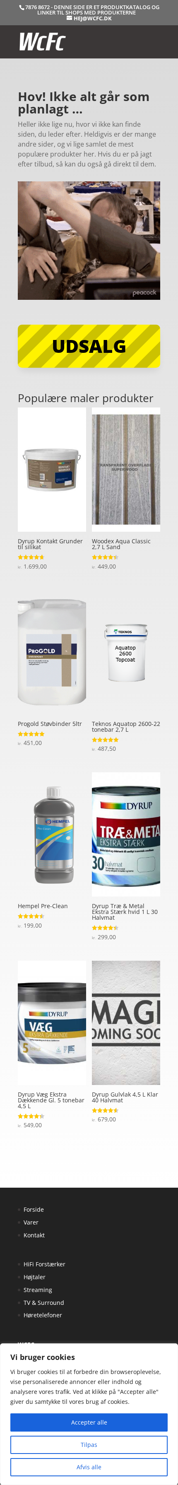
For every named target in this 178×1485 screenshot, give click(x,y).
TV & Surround (44, 1303)
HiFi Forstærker (44, 1264)
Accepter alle (89, 1422)
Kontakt (34, 1235)
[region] (89, 1414)
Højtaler (35, 1277)
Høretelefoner (43, 1315)
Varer (31, 1222)
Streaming (38, 1290)
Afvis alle (89, 1467)
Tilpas (89, 1445)
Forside (34, 1209)
